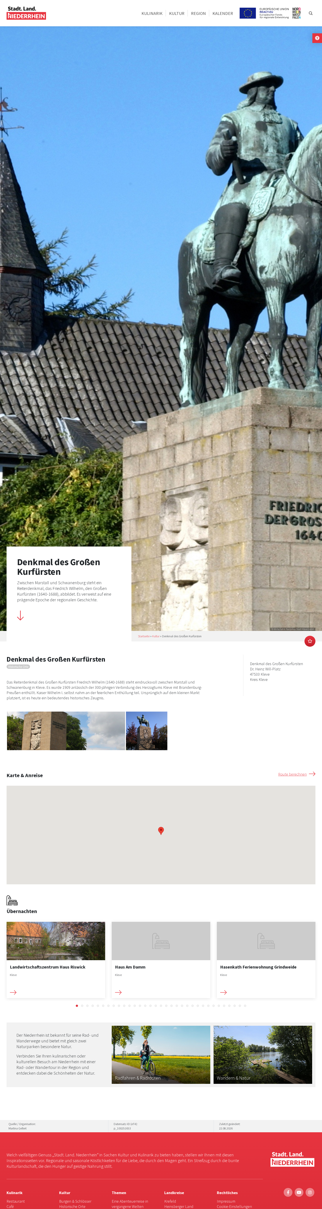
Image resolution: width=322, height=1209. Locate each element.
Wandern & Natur (233, 1078)
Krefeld (170, 1201)
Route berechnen (292, 774)
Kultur (155, 636)
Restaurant (16, 1201)
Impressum (226, 1201)
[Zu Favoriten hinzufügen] (310, 641)
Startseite (144, 636)
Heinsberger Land (178, 1206)
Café (10, 1206)
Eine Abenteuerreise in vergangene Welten (130, 1204)
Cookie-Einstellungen (234, 1206)
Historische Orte (72, 1206)
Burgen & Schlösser (75, 1201)
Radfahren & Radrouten (138, 1078)
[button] (77, 1006)
